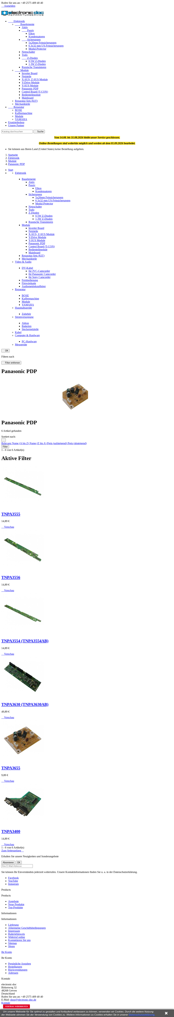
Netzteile (26, 76)
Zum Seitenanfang (12, 850)
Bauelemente (24, 24)
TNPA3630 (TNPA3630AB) (24, 704)
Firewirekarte (29, 283)
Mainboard (27, 97)
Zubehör (26, 313)
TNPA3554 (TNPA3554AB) (24, 641)
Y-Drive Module (30, 82)
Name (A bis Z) (21, 443)
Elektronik (16, 21)
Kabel (18, 332)
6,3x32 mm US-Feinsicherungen (46, 45)
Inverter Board (29, 73)
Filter (5, 446)
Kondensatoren (37, 36)
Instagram (13, 883)
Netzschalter (28, 51)
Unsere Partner (16, 125)
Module (22, 70)
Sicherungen (31, 39)
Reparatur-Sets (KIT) (26, 100)
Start (10, 169)
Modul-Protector (37, 48)
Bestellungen (15, 966)
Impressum (14, 930)
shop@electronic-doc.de (23, 999)
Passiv (28, 30)
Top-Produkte (15, 907)
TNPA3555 (10, 514)
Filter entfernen (11, 362)
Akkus (25, 323)
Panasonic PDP (30, 88)
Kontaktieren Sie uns (19, 940)
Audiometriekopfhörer (34, 286)
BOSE (18, 110)
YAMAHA (21, 119)
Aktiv (25, 27)
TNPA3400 (10, 831)
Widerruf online (16, 937)
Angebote (13, 901)
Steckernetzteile (30, 329)
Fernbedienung (30, 280)
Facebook (13, 877)
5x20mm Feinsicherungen (42, 42)
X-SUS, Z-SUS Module (35, 79)
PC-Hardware (29, 341)
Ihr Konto (6, 952)
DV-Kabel (27, 267)
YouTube (13, 880)
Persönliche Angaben (19, 963)
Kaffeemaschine (23, 113)
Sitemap (12, 943)
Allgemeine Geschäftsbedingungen (27, 927)
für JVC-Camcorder (39, 271)
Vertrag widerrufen (16, 1006)
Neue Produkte (16, 904)
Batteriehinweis (16, 934)
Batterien (26, 326)
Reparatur (16, 107)
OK (5, 350)
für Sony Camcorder (39, 277)
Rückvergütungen (17, 969)
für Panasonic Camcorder (42, 274)
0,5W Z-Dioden (37, 61)
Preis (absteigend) (77, 443)
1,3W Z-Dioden (37, 64)
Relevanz (6, 443)
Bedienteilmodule (31, 94)
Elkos (32, 33)
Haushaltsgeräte (23, 307)
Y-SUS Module (30, 85)
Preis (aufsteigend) (57, 443)
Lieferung (13, 924)
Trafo (25, 54)
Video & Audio (23, 261)
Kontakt (5, 1002)
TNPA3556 (10, 577)
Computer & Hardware (27, 335)
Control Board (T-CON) (35, 91)
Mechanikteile (22, 104)
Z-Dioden (30, 58)
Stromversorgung (24, 317)
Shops (11, 946)
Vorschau (7, 526)
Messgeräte (21, 344)
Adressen (13, 972)
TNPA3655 (10, 768)
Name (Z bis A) (38, 443)
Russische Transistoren (34, 67)
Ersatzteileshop (16, 122)
